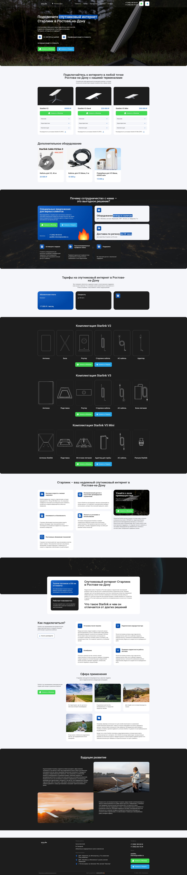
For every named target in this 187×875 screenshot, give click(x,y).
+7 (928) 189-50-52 (131, 3)
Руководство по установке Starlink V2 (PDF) (52, 131)
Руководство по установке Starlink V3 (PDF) (90, 131)
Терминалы (78, 3)
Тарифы (85, 3)
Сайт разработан (91, 873)
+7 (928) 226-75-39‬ (131, 5)
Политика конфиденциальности (47, 873)
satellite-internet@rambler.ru (58, 237)
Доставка (102, 3)
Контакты (110, 3)
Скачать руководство (47, 636)
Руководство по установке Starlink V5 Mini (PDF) (129, 131)
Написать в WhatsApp (48, 49)
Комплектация (94, 3)
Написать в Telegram (67, 49)
